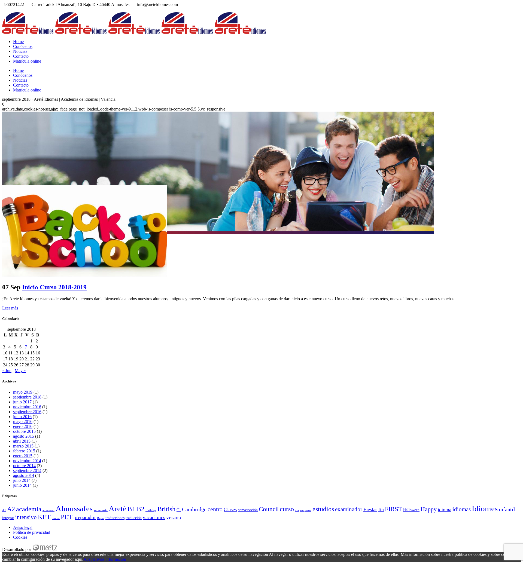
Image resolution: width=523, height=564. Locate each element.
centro (215, 509)
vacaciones (154, 517)
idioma (444, 509)
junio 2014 (22, 485)
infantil (507, 509)
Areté (117, 508)
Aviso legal (22, 527)
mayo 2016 (22, 421)
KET (44, 516)
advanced (48, 510)
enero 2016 (22, 426)
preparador (85, 517)
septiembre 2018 (27, 397)
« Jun (6, 370)
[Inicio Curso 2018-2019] (84, 275)
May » (20, 370)
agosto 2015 (23, 436)
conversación (248, 510)
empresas (305, 510)
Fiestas (370, 509)
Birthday (150, 510)
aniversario (101, 510)
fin (381, 509)
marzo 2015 (23, 446)
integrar (8, 518)
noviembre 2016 (27, 406)
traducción (134, 518)
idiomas (461, 509)
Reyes (100, 518)
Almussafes (74, 508)
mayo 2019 (22, 392)
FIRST (393, 509)
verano (173, 517)
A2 (11, 509)
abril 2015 (22, 441)
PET (66, 516)
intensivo (26, 517)
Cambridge (194, 509)
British (166, 509)
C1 (179, 510)
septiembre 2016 (27, 411)
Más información (111, 559)
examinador (348, 509)
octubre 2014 (24, 465)
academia (28, 509)
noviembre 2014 (27, 460)
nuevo (56, 518)
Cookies (20, 537)
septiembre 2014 (27, 470)
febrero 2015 (24, 451)
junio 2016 (22, 416)
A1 (4, 510)
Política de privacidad (31, 532)
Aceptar (90, 559)
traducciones (114, 518)
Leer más (10, 308)
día (297, 510)
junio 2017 (22, 402)
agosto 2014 (23, 475)
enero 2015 (22, 455)
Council (269, 509)
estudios (323, 509)
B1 (131, 509)
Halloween (411, 510)
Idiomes (485, 508)
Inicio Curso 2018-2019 (54, 287)
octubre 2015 (24, 431)
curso (287, 509)
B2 (140, 509)
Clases (230, 509)
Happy (429, 509)
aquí (78, 559)
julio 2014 (22, 480)
